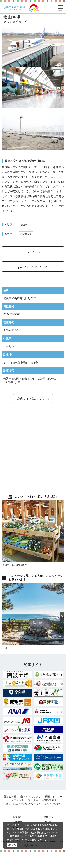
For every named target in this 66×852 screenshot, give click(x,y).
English (17, 816)
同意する (12, 845)
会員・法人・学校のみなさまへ (23, 803)
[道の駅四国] (17, 748)
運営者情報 (10, 796)
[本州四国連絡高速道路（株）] (48, 739)
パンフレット (16, 800)
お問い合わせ (52, 803)
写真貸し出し (49, 800)
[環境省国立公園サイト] (48, 748)
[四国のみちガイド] (17, 766)
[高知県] (48, 702)
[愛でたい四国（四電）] (17, 776)
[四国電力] (17, 739)
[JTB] (17, 720)
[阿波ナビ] (17, 674)
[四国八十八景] (48, 766)
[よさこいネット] (48, 683)
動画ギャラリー (53, 796)
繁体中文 (48, 816)
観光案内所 (25, 234)
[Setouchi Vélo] (48, 757)
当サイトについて (30, 796)
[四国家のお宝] (48, 776)
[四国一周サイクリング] (17, 757)
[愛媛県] (17, 702)
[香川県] (48, 693)
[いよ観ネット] (17, 683)
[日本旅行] (17, 729)
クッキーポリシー (17, 839)
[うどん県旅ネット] (48, 674)
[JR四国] (48, 720)
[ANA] (17, 711)
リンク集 (33, 800)
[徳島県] (17, 693)
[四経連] (48, 730)
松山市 (23, 224)
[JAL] (48, 711)
